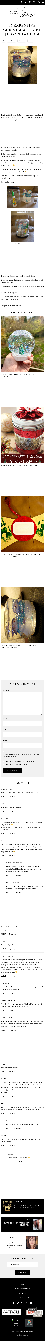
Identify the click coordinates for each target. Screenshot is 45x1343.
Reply (3, 796)
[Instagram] (34, 2)
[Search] (43, 2)
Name (5, 718)
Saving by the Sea (14, 863)
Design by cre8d (22, 1335)
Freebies (22, 1284)
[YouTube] (38, 2)
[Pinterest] (29, 2)
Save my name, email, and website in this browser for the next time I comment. (21, 755)
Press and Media (22, 1288)
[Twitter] (25, 2)
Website (5, 740)
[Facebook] (21, 2)
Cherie (4, 941)
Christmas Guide (15, 306)
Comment (6, 690)
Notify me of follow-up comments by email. (19, 761)
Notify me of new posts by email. (16, 764)
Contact (22, 1292)
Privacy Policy (22, 1297)
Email (5, 729)
